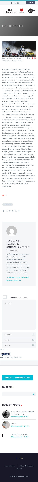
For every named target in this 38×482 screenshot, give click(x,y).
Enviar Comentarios (17, 378)
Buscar (33, 394)
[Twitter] (14, 3)
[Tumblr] (13, 211)
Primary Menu (34, 10)
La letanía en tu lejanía (19, 434)
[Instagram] (17, 3)
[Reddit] (19, 211)
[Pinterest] (10, 211)
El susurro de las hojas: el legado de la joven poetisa (22, 412)
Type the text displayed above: (11, 357)
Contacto (31, 3)
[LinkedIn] (16, 211)
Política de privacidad (26, 466)
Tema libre (8, 204)
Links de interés (10, 466)
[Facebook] (11, 3)
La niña (13, 424)
